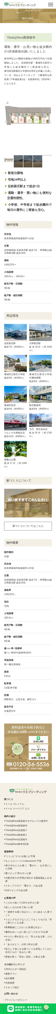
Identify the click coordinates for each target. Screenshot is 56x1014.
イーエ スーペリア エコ (17, 808)
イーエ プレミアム (14, 804)
